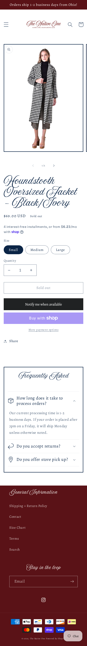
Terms (14, 538)
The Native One (38, 638)
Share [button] (13, 341)
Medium (37, 249)
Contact (15, 516)
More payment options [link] (44, 330)
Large (60, 249)
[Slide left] (33, 165)
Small (13, 249)
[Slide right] (54, 165)
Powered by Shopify (55, 638)
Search (14, 549)
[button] (6, 24)
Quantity (10, 260)
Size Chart (17, 527)
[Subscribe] (72, 581)
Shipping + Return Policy (28, 506)
